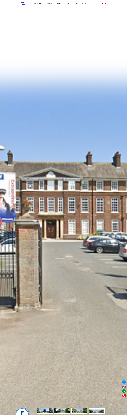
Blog (67, 3)
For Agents (59, 3)
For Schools (48, 3)
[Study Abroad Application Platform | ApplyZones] (23, 3)
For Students (37, 3)
